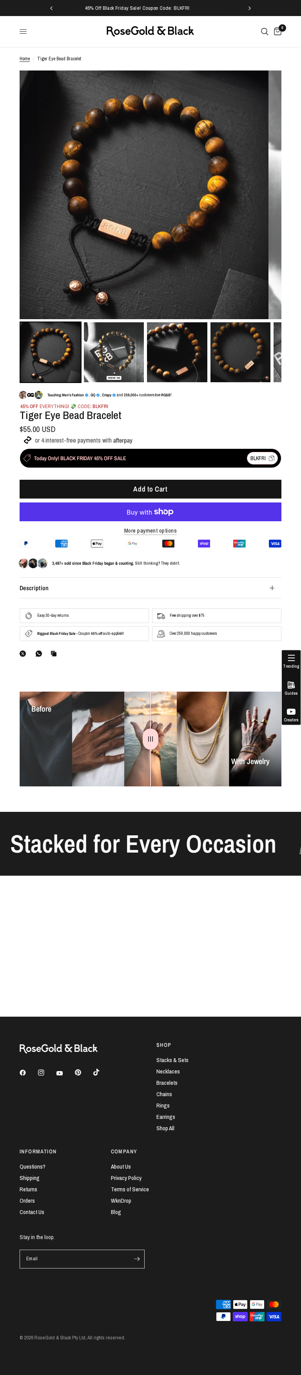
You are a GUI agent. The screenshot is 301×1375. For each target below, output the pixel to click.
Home (25, 59)
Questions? (32, 1166)
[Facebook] (28, 1072)
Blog (116, 1212)
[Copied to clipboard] (55, 653)
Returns (28, 1189)
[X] (24, 653)
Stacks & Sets (172, 1060)
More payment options (150, 530)
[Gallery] (150, 227)
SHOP (164, 1045)
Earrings (165, 1117)
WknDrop (121, 1200)
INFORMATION (38, 1151)
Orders (27, 1200)
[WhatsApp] (40, 653)
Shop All (165, 1128)
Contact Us (32, 1212)
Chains (164, 1094)
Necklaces (168, 1071)
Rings (163, 1105)
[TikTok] (102, 1072)
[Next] (270, 195)
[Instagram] (46, 1072)
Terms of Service (130, 1189)
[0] (276, 31)
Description (34, 588)
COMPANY (124, 1151)
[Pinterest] (83, 1072)
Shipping (30, 1178)
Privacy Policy (126, 1178)
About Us (121, 1166)
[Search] (264, 31)
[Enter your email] (137, 1259)
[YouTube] (65, 1073)
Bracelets (167, 1083)
